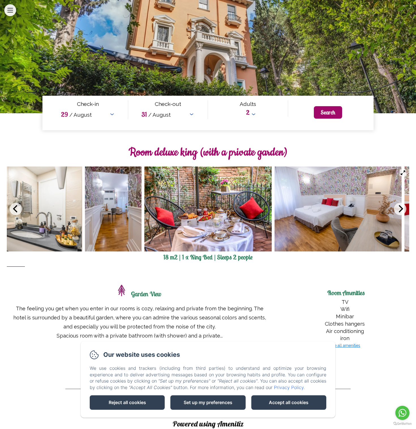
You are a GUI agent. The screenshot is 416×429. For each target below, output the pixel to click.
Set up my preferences (208, 402)
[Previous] (16, 209)
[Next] (400, 209)
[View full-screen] (403, 172)
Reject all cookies (127, 402)
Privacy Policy (289, 387)
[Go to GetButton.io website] (402, 423)
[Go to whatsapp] (402, 413)
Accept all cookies (288, 402)
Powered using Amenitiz (208, 423)
